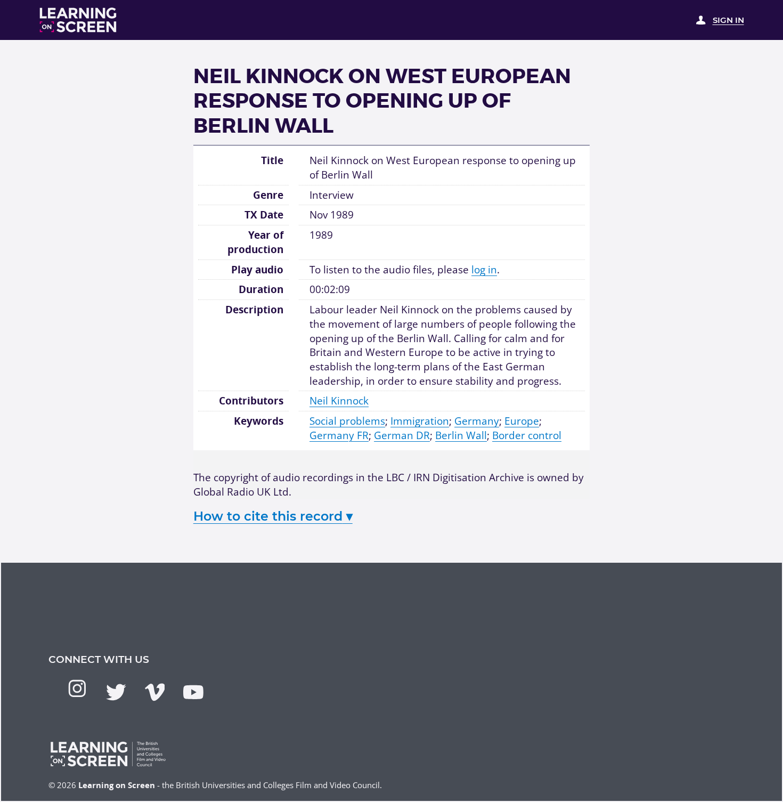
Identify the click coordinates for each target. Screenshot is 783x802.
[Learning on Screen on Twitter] (116, 692)
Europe (521, 421)
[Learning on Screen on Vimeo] (155, 692)
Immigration (419, 421)
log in (484, 270)
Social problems (347, 421)
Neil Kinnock (339, 401)
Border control (526, 435)
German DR (402, 435)
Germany (476, 421)
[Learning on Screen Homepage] (78, 20)
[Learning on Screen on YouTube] (193, 692)
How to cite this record (273, 516)
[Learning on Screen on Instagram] (77, 688)
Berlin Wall (461, 435)
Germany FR (339, 435)
